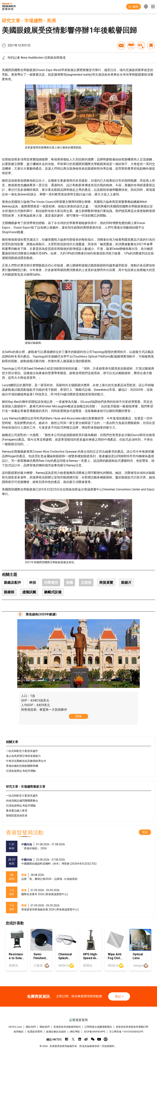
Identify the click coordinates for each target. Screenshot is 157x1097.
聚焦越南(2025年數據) (41, 614)
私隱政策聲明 (34, 1031)
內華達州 (51, 582)
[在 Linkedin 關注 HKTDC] (79, 1039)
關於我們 (31, 1026)
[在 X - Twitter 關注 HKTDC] (73, 1039)
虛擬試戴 (29, 592)
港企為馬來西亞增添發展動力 (23, 755)
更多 (145, 832)
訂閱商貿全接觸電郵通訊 (98, 1026)
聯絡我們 (45, 1026)
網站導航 (75, 1031)
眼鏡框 (9, 592)
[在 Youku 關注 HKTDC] (105, 1039)
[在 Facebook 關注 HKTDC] (66, 1039)
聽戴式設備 (52, 592)
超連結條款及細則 (56, 1031)
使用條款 (19, 1031)
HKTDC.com (15, 1026)
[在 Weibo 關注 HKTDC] (86, 1039)
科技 (32, 582)
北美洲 (86, 582)
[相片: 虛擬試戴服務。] (78, 310)
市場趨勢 (33, 20)
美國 (69, 582)
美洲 (51, 20)
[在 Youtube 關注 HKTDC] (99, 1039)
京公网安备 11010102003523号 (126, 1031)
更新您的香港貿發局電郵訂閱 (132, 1026)
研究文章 (11, 20)
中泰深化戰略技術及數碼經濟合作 (26, 760)
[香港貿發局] (78, 1020)
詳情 (78, 716)
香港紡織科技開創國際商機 (22, 765)
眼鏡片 (126, 582)
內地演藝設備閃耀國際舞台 (22, 800)
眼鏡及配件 (12, 582)
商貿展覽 (106, 582)
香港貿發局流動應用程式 (67, 1026)
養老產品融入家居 (16, 810)
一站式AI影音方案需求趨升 (22, 750)
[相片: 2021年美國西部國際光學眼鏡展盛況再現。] (78, 529)
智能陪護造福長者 (16, 815)
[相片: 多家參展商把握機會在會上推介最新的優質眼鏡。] (78, 114)
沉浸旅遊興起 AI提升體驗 (21, 770)
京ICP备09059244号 (94, 1031)
